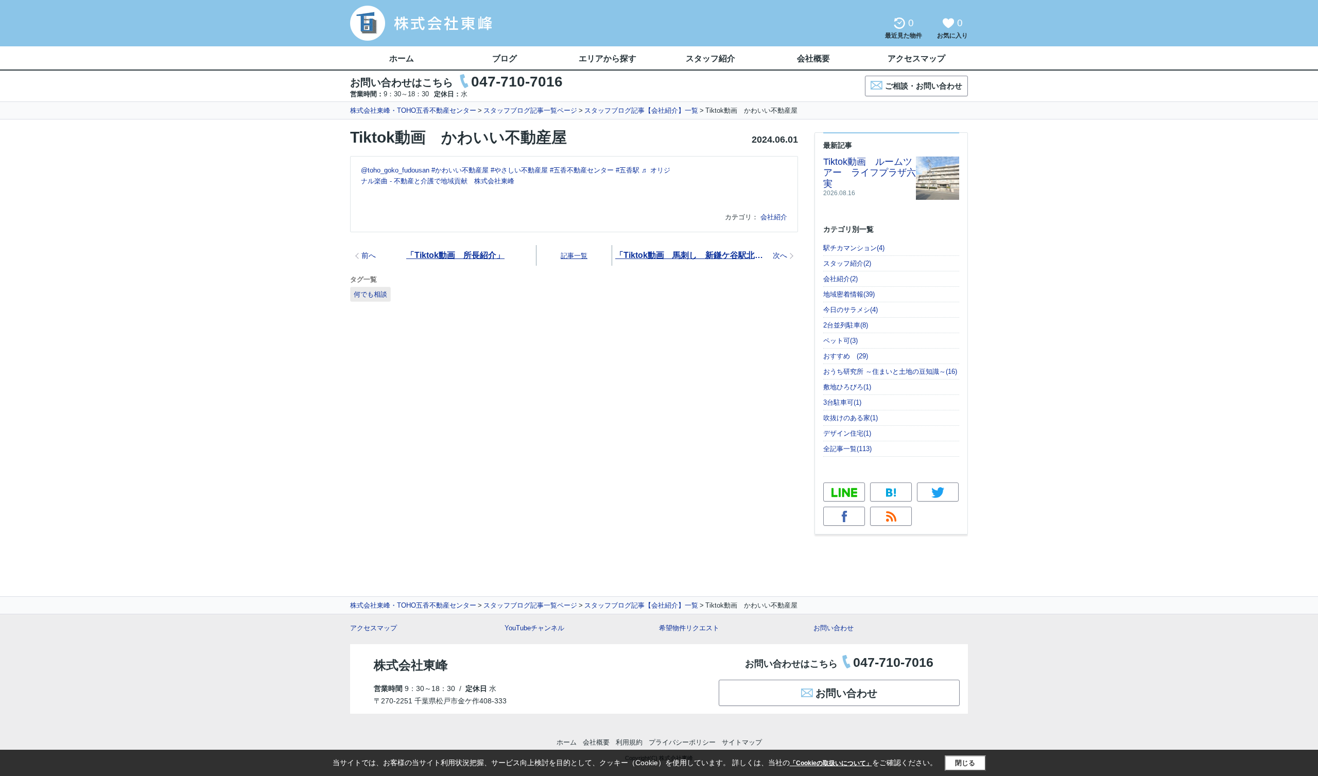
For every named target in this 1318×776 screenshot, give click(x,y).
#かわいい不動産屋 (460, 170)
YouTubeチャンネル (534, 628)
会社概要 (813, 58)
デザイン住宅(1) (847, 433)
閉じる (965, 763)
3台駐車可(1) (842, 402)
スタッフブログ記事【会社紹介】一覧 (641, 110)
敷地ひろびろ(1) (847, 387)
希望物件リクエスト (689, 628)
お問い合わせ (833, 628)
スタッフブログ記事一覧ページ (530, 110)
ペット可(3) (840, 340)
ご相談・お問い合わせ (923, 85)
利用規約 (629, 742)
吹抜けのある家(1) (850, 418)
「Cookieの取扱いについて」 (831, 763)
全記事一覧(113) (847, 449)
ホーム (401, 58)
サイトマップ (742, 742)
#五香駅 (627, 170)
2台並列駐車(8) (845, 325)
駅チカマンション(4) (854, 248)
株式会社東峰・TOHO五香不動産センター (413, 110)
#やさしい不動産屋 (519, 170)
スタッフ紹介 (710, 58)
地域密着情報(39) (849, 294)
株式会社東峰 (411, 665)
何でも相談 (370, 294)
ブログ (504, 58)
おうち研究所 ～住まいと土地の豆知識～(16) (890, 371)
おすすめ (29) (845, 356)
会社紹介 (773, 217)
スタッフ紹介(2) (847, 263)
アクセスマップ (373, 628)
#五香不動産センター (582, 170)
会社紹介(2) (840, 279)
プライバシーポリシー (682, 742)
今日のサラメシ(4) (850, 310)
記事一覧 (574, 256)
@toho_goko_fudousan (395, 170)
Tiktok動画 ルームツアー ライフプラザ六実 (869, 173)
